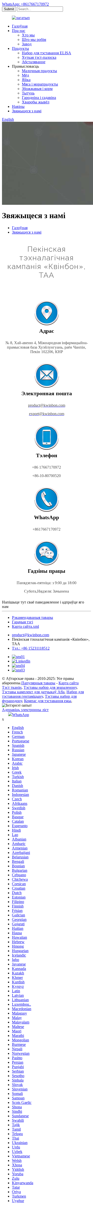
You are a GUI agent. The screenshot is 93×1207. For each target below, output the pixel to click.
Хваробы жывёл (35, 102)
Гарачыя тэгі (22, 622)
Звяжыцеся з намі (26, 111)
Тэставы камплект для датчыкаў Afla (33, 692)
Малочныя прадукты (39, 71)
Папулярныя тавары (38, 683)
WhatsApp (20, 715)
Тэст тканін (12, 687)
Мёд (25, 75)
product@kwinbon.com (30, 635)
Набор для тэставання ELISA (46, 53)
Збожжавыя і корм (37, 89)
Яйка (26, 80)
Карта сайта (69, 683)
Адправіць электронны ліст (25, 710)
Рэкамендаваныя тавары (32, 617)
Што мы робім (34, 39)
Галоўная (20, 26)
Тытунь (28, 93)
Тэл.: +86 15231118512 (31, 648)
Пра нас (18, 31)
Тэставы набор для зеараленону (50, 687)
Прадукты (20, 48)
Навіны (18, 106)
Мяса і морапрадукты (40, 84)
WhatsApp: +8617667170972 (25, 4)
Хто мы (28, 35)
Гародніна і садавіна (39, 97)
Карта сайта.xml (25, 626)
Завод (26, 44)
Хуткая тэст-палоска (39, 57)
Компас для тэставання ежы (47, 701)
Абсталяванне (33, 62)
